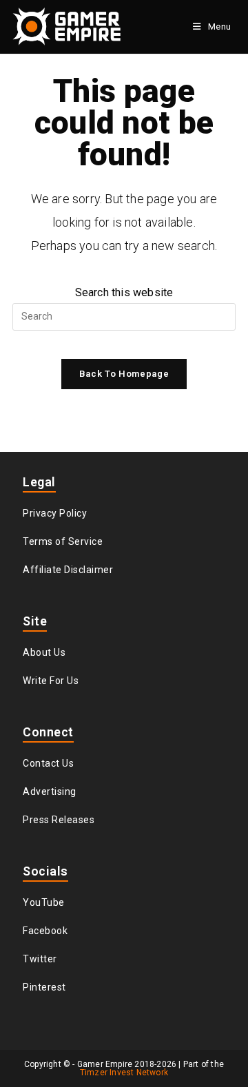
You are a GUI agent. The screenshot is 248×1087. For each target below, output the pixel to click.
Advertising (49, 791)
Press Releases (58, 819)
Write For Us (51, 680)
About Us (44, 652)
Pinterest (44, 987)
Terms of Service (63, 541)
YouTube (44, 902)
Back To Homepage (124, 374)
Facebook (45, 930)
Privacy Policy (55, 513)
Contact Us (48, 763)
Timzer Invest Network (124, 1072)
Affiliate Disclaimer (68, 569)
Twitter (40, 958)
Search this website (124, 292)
